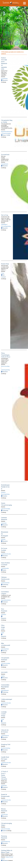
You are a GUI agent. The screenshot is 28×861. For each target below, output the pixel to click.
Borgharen (5, 787)
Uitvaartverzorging (6, 133)
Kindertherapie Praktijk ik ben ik (5, 486)
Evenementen (4, 78)
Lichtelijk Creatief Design (4, 713)
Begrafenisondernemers (6, 131)
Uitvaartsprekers (5, 649)
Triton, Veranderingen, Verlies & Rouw (5, 355)
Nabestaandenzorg (5, 841)
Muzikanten (4, 785)
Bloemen (3, 539)
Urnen (2, 273)
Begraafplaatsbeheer (6, 600)
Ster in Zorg (4, 215)
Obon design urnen (3, 627)
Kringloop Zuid (5, 744)
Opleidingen (4, 224)
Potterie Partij (5, 264)
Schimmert (5, 602)
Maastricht (5, 80)
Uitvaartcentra (4, 814)
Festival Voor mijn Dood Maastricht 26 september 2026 (4, 63)
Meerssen (5, 650)
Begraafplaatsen (5, 690)
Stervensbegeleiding (6, 226)
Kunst (2, 719)
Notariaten (3, 614)
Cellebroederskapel (6, 699)
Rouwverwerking (5, 366)
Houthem (5, 496)
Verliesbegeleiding (5, 369)
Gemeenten (3, 523)
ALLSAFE (4, 672)
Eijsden (4, 570)
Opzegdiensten (4, 164)
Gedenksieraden (5, 568)
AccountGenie (5, 154)
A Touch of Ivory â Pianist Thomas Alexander (4, 775)
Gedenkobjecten (5, 735)
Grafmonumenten (5, 582)
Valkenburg (5, 510)
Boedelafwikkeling (5, 748)
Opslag (2, 676)
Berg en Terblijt (6, 135)
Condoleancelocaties (6, 554)
